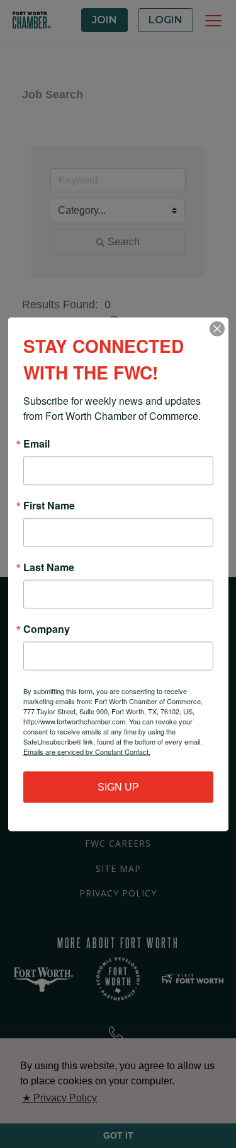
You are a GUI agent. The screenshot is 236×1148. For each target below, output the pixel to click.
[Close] (217, 328)
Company (46, 628)
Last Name (48, 567)
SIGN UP (118, 786)
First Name (49, 505)
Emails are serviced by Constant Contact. (86, 751)
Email (36, 443)
